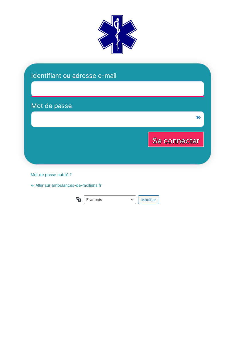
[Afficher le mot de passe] (198, 117)
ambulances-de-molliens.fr (117, 34)
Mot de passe (51, 105)
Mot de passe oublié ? (51, 174)
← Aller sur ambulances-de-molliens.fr (66, 185)
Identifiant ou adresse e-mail (73, 75)
